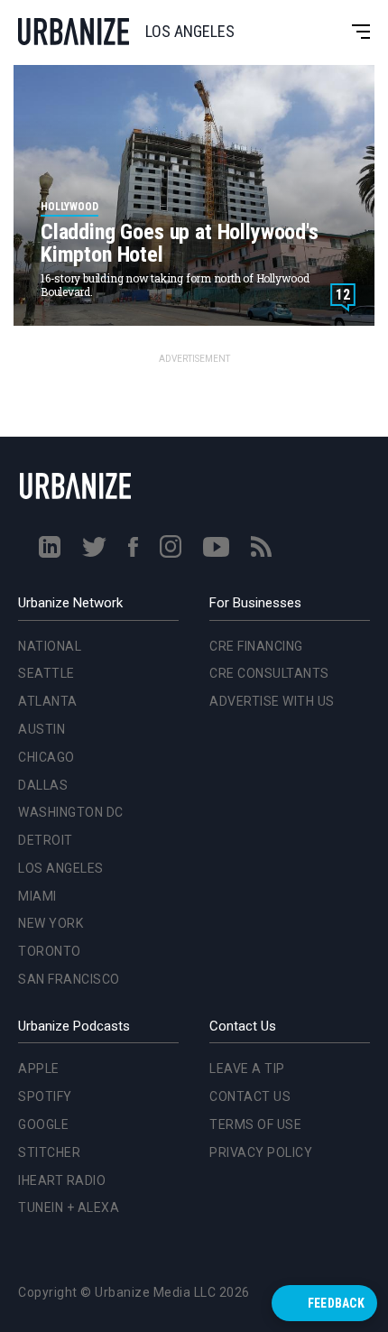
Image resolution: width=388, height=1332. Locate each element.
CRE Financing (256, 646)
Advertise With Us (272, 701)
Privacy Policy (260, 1152)
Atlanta (44, 488)
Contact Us (250, 1096)
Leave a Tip (247, 1068)
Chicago (42, 543)
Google (43, 1124)
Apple (39, 1068)
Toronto (46, 738)
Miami (33, 682)
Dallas (39, 571)
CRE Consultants (269, 673)
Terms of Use (255, 1124)
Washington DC (67, 599)
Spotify (45, 1096)
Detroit (41, 627)
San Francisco (65, 766)
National (46, 432)
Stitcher (49, 1152)
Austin (37, 516)
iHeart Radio (62, 1180)
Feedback (336, 1303)
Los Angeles (57, 655)
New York (46, 710)
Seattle (42, 460)
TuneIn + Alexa (68, 1207)
